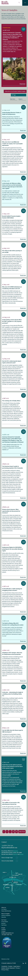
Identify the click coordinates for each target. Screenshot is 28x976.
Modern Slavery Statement (8, 968)
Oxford (21, 854)
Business (3, 923)
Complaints (4, 966)
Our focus (3, 920)
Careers (3, 929)
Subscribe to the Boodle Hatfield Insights (15, 91)
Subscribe (3, 917)
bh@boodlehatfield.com (9, 847)
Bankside (15, 851)
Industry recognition (5, 915)
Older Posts (22, 831)
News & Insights (5, 913)
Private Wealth (4, 921)
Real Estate (3, 925)
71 (13, 831)
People (3, 927)
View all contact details (7, 860)
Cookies (10, 966)
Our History (4, 909)
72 (16, 831)
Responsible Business (6, 911)
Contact (3, 931)
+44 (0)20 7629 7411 (7, 845)
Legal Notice (16, 966)
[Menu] (25, 3)
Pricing (17, 968)
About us (3, 907)
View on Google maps (7, 857)
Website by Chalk (5, 959)
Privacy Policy (5, 969)
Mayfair (15, 854)
